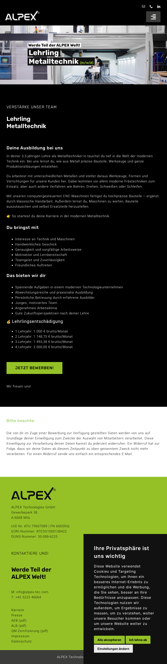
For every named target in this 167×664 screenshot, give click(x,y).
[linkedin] (158, 6)
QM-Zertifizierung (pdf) (29, 631)
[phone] (151, 6)
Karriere (17, 610)
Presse (17, 615)
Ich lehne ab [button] (138, 640)
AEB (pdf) (19, 620)
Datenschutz (21, 641)
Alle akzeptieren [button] (109, 640)
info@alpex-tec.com (32, 592)
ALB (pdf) (19, 626)
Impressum (20, 636)
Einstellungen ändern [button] (113, 649)
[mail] (143, 6)
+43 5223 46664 (28, 597)
